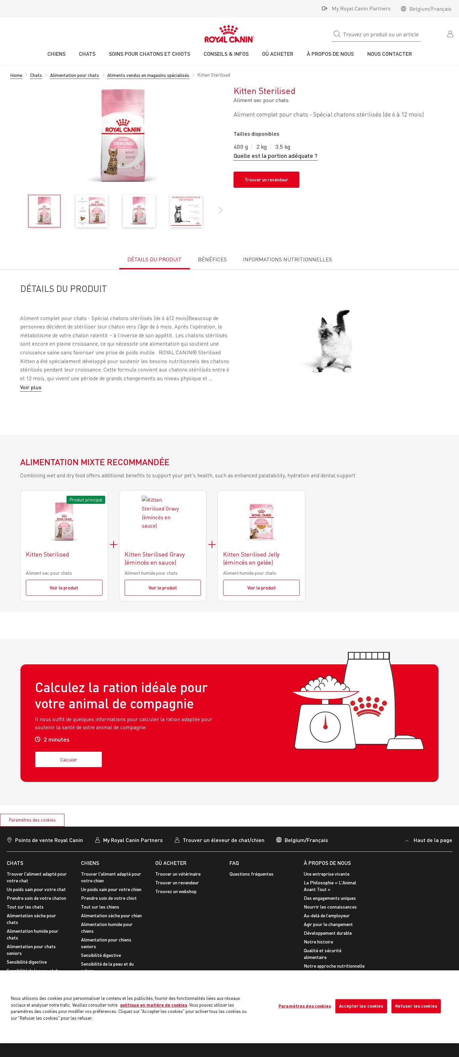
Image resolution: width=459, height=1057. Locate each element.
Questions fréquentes (252, 874)
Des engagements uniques (330, 898)
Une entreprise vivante (326, 874)
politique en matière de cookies (153, 1005)
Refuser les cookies (416, 1006)
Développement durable (328, 933)
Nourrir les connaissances (330, 907)
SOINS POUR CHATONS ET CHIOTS (149, 53)
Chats (15, 863)
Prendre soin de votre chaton (36, 898)
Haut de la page (433, 840)
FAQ (234, 863)
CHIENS (90, 863)
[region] (229, 1006)
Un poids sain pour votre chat (36, 889)
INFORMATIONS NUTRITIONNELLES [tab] (287, 259)
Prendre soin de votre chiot (109, 898)
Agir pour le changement (328, 924)
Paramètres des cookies (32, 820)
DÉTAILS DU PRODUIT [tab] (154, 259)
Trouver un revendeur (266, 179)
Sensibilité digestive (27, 962)
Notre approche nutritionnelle (334, 966)
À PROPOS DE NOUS (327, 863)
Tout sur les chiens (100, 907)
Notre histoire (318, 941)
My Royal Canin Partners (361, 8)
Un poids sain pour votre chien (111, 889)
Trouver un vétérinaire (178, 874)
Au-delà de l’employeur (327, 915)
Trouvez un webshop (176, 891)
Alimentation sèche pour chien (111, 915)
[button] (220, 213)
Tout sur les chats (25, 907)
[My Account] (451, 33)
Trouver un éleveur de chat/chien (223, 840)
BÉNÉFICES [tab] (212, 259)
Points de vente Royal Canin (49, 840)
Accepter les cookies (361, 1006)
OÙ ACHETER (170, 863)
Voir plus (30, 387)
